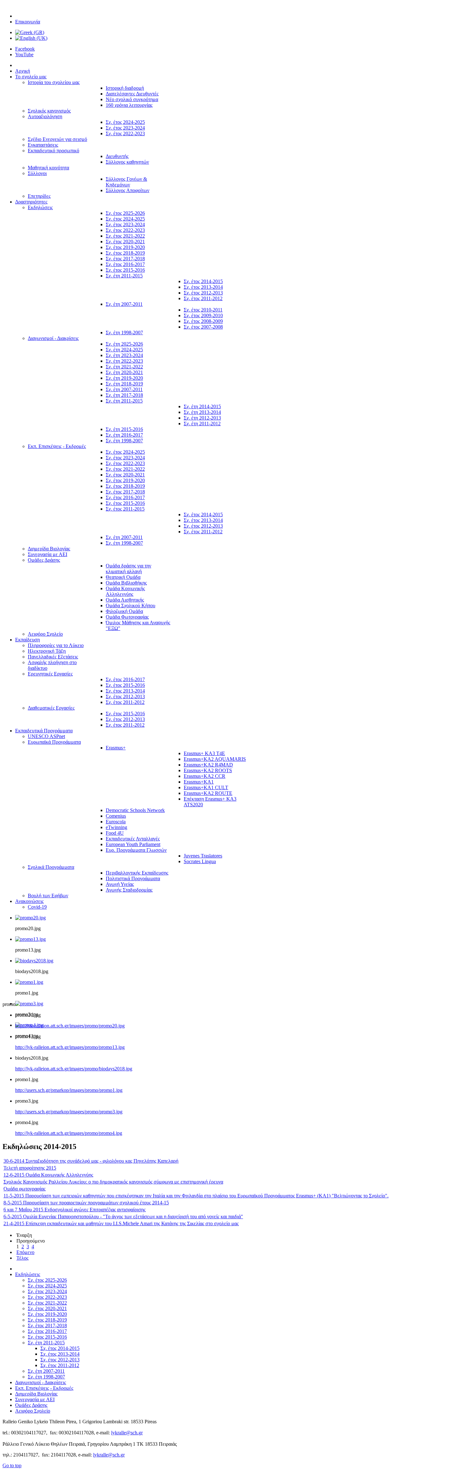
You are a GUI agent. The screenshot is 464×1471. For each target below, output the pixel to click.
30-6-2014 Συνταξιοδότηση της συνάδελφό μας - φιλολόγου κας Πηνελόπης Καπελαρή (90, 1161)
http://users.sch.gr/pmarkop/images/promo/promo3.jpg (68, 1111)
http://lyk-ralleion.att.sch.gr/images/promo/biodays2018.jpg (73, 1068)
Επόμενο (25, 1252)
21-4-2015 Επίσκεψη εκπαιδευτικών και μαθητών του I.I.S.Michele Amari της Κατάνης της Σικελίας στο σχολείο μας (121, 1223)
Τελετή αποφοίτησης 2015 (29, 1168)
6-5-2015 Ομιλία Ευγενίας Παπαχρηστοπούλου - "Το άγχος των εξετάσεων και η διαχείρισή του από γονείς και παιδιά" (123, 1216)
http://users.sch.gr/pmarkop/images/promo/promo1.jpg (68, 1090)
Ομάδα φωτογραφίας (24, 1188)
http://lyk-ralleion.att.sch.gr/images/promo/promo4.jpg (68, 1133)
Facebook (25, 48)
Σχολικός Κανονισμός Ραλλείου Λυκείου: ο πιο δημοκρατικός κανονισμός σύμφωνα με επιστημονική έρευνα (113, 1181)
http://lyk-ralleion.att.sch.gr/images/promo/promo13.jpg (70, 1047)
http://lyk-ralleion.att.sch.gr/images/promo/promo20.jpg (70, 1025)
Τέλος (22, 1258)
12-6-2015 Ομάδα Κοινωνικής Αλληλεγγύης (48, 1174)
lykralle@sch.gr (127, 1432)
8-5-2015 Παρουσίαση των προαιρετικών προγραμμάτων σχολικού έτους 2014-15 (86, 1202)
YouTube (24, 54)
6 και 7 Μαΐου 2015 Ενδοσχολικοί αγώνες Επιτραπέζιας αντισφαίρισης (74, 1209)
